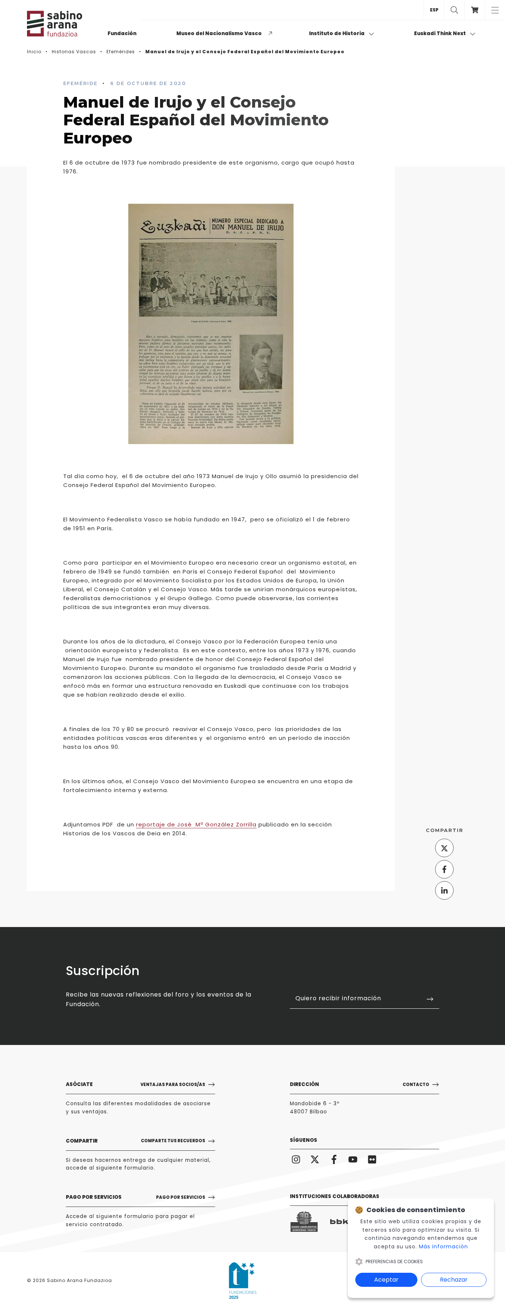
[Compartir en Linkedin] (444, 890)
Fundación (122, 33)
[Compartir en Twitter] (444, 848)
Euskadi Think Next (440, 33)
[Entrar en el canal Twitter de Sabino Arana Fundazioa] (315, 1159)
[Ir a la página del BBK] (344, 1222)
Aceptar (386, 1279)
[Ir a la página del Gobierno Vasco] (304, 1222)
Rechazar (454, 1279)
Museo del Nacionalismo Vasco (219, 33)
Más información (443, 1246)
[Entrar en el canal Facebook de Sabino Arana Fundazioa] (334, 1159)
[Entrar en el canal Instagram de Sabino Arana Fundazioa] (296, 1159)
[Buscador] (454, 10)
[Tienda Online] (474, 10)
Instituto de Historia (337, 33)
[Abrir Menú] (495, 10)
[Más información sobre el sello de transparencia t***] (243, 1280)
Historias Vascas (74, 51)
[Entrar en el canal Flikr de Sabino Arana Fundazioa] (372, 1159)
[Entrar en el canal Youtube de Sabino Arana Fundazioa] (353, 1159)
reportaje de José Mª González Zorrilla (196, 824)
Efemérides (120, 51)
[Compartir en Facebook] (444, 869)
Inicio (34, 51)
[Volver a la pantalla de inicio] (64, 24)
